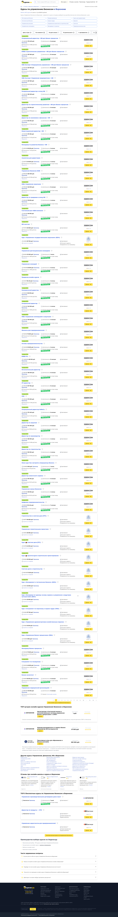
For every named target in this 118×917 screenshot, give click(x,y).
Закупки (75, 20)
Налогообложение (25, 763)
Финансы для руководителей (80, 764)
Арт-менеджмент (51, 760)
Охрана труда (51, 20)
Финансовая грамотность (53, 757)
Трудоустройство (90, 2)
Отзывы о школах (74, 2)
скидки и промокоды (45, 845)
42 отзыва (88, 740)
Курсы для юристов (52, 767)
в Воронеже (60, 9)
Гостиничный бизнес (27, 20)
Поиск (32, 909)
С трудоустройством (74, 890)
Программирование (46, 890)
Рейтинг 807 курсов (26, 12)
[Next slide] (94, 32)
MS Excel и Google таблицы (79, 758)
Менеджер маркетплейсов (27, 769)
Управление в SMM (25, 758)
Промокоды (82, 2)
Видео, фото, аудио (45, 896)
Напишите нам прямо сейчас (51, 904)
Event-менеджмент (52, 761)
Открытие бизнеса (77, 760)
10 (83, 700)
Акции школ (72, 891)
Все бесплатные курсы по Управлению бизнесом (59, 835)
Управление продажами (78, 761)
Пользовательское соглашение (46, 915)
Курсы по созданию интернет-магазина (57, 766)
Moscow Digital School (52, 776)
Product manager (51, 764)
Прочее (57, 897)
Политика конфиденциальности (29, 915)
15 (89, 700)
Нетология (69, 776)
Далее (87, 45)
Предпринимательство (79, 26)
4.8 (89, 241)
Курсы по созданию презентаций (55, 770)
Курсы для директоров (79, 18)
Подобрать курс (73, 894)
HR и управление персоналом (80, 769)
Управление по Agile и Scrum (54, 763)
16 (93, 700)
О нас (85, 897)
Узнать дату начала (51, 694)
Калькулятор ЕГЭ (73, 896)
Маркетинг (58, 886)
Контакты (86, 888)
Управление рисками (27, 23)
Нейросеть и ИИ (45, 888)
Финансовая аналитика (78, 767)
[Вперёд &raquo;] (96, 700)
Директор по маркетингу (78, 766)
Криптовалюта (24, 770)
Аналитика (43, 894)
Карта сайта (87, 899)
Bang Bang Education (91, 776)
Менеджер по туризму (53, 26)
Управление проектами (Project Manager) (83, 763)
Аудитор (23, 760)
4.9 (89, 56)
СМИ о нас (86, 893)
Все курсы (63, 2)
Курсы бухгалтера (51, 758)
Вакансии (86, 891)
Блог (70, 893)
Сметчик (75, 23)
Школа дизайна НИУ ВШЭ (32, 776)
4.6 (89, 801)
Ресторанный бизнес (27, 18)
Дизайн (42, 893)
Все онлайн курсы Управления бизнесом (59, 702)
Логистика (23, 764)
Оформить (24, 46)
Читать (32, 785)
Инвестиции (24, 757)
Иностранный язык (60, 888)
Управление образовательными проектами (58, 769)
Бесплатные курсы (74, 888)
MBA (22, 766)
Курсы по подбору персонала (28, 761)
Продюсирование (52, 18)
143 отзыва (87, 712)
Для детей (57, 889)
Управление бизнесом (78, 770)
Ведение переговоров (78, 757)
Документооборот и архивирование (30, 767)
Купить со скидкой (28, 243)
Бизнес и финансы (45, 891)
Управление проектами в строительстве (58, 23)
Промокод (24, 42)
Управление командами (28, 26)
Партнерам (87, 890)
